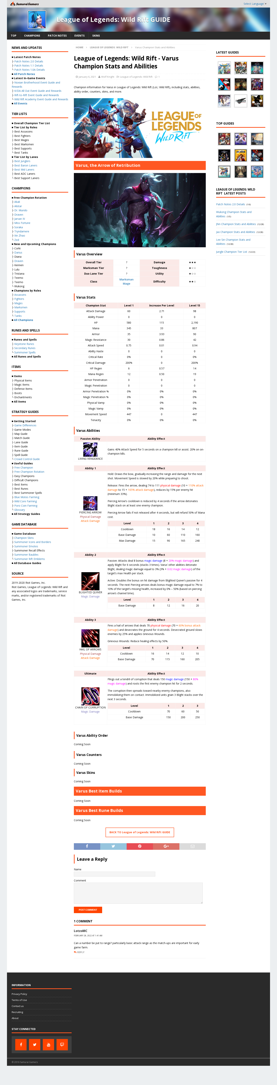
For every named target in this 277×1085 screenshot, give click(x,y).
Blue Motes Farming (26, 497)
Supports (19, 311)
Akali (17, 202)
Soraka (18, 227)
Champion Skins (24, 538)
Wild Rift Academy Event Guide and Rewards (41, 99)
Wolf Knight (107, 76)
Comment (80, 880)
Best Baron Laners (25, 165)
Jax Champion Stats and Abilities (235, 232)
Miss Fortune (22, 223)
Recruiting (17, 1012)
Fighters (19, 299)
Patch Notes (57, 35)
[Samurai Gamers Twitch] (62, 1044)
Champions (32, 35)
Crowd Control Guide (27, 459)
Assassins (20, 294)
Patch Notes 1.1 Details (28, 65)
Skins (96, 35)
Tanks (18, 316)
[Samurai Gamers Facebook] (21, 1044)
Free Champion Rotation (29, 471)
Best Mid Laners (24, 169)
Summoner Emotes (26, 546)
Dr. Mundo (20, 210)
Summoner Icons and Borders (32, 542)
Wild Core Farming (25, 501)
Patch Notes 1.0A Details (29, 69)
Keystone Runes (24, 344)
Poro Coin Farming (25, 505)
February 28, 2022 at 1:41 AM (88, 935)
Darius (18, 252)
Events (79, 35)
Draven (18, 214)
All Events (20, 103)
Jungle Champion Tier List (231, 251)
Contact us (18, 1006)
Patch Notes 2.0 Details (28, 61)
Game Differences (25, 425)
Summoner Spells (25, 352)
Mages (18, 303)
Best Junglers (22, 161)
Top (13, 35)
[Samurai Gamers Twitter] (34, 1044)
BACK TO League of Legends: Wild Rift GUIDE (139, 832)
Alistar (18, 206)
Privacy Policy (19, 994)
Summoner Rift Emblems (29, 559)
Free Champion (23, 467)
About (15, 1018)
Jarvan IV (19, 219)
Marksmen (20, 307)
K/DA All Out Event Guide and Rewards (37, 91)
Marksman (126, 279)
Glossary (19, 509)
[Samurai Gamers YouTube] (48, 1044)
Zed (16, 240)
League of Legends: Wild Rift (136, 76)
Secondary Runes (24, 348)
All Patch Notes (24, 74)
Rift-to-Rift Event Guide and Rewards (36, 95)
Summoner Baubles (26, 554)
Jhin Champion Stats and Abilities (236, 224)
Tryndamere (21, 231)
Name (77, 869)
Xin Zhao (19, 235)
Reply (80, 952)
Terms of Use (19, 1000)
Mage (126, 283)
